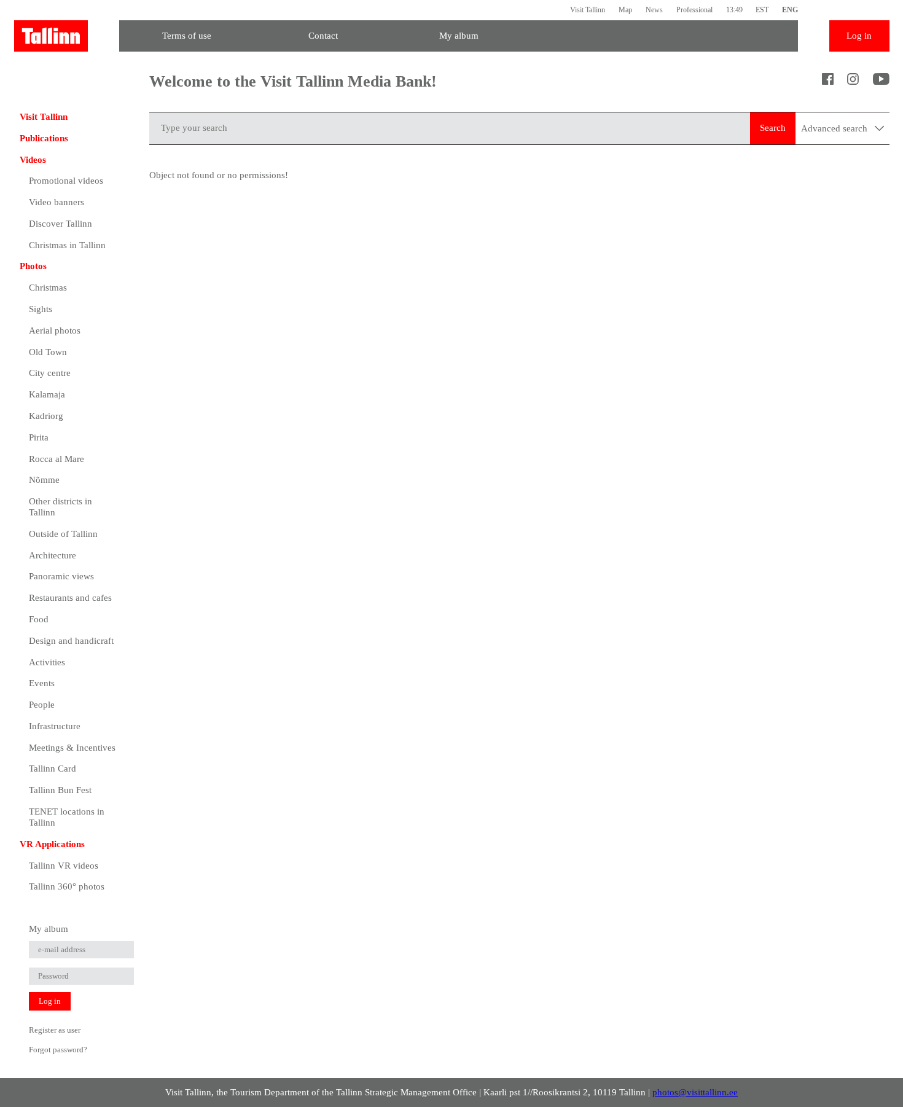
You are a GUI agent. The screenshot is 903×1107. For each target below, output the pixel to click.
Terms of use (186, 36)
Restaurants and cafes (70, 598)
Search (773, 128)
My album (459, 36)
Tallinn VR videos (63, 865)
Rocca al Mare (56, 459)
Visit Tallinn (587, 10)
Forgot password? (58, 1049)
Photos (33, 266)
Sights (40, 309)
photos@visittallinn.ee (695, 1092)
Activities (47, 662)
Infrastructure (54, 726)
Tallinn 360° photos (66, 886)
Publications (44, 138)
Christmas (48, 287)
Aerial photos (54, 330)
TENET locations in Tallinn (66, 817)
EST (762, 10)
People (42, 705)
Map (625, 10)
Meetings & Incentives (72, 748)
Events (42, 683)
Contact (323, 36)
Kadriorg (46, 416)
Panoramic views (61, 576)
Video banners (56, 202)
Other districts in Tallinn (60, 506)
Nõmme (44, 480)
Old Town (48, 352)
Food (39, 619)
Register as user (54, 1030)
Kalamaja (47, 394)
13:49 (734, 10)
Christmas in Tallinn (67, 245)
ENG (790, 10)
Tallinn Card (52, 768)
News (654, 10)
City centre (50, 373)
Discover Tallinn (60, 224)
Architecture (52, 555)
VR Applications (52, 844)
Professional (694, 10)
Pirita (39, 437)
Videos (33, 160)
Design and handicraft (71, 641)
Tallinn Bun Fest (60, 790)
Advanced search (835, 128)
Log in (859, 36)
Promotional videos (66, 181)
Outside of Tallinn (63, 534)
